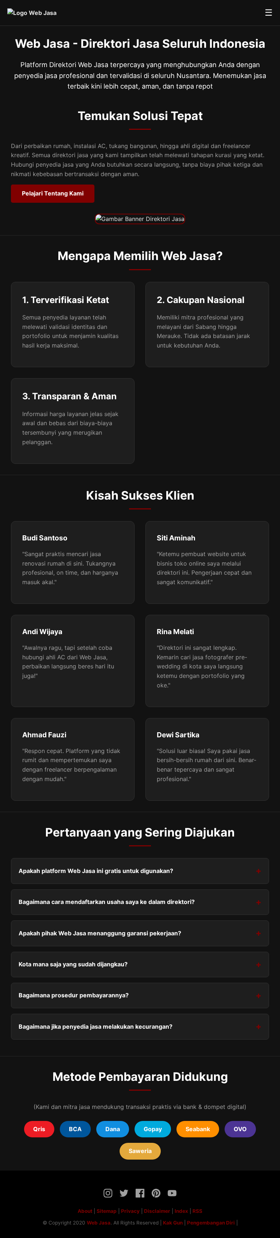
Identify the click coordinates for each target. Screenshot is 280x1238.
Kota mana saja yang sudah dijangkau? (73, 964)
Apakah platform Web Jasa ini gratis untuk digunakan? (96, 870)
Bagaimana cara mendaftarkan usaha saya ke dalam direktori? (107, 901)
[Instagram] (108, 1194)
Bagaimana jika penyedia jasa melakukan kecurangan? (95, 1026)
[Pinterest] (156, 1194)
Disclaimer (157, 1211)
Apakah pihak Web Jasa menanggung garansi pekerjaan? (100, 933)
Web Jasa (98, 1223)
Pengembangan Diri (211, 1223)
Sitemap (107, 1211)
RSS (197, 1211)
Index (181, 1211)
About (85, 1211)
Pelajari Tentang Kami (52, 193)
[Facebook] (140, 1194)
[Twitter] (124, 1194)
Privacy (130, 1211)
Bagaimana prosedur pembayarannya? (74, 995)
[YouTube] (172, 1194)
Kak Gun (173, 1223)
